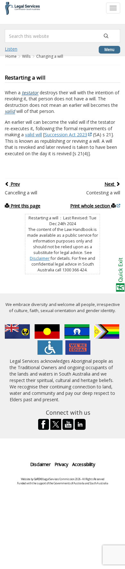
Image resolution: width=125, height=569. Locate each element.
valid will (33, 135)
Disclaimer (40, 258)
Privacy (61, 464)
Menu (109, 49)
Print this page (24, 206)
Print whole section (90, 206)
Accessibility (83, 464)
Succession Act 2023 (66, 135)
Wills (26, 56)
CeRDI (37, 479)
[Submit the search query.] (106, 36)
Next (110, 184)
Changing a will (49, 56)
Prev (14, 184)
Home (11, 56)
